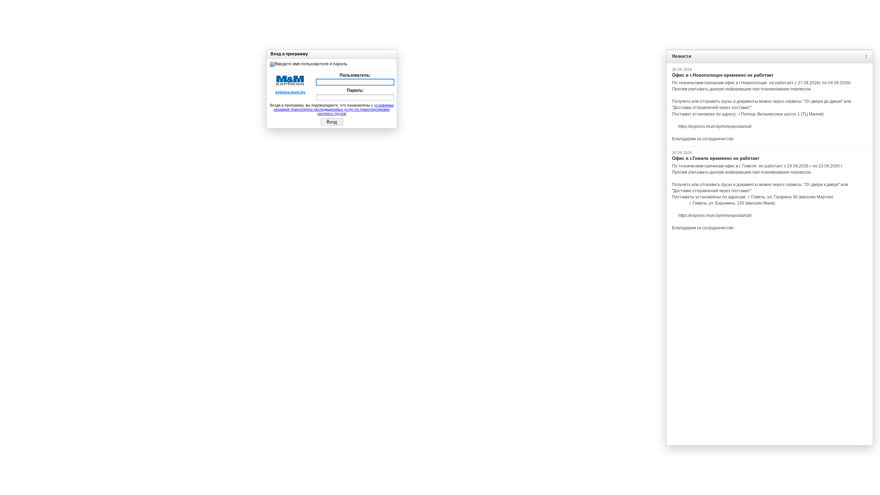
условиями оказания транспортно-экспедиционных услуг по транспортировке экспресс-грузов (334, 109)
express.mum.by (290, 92)
